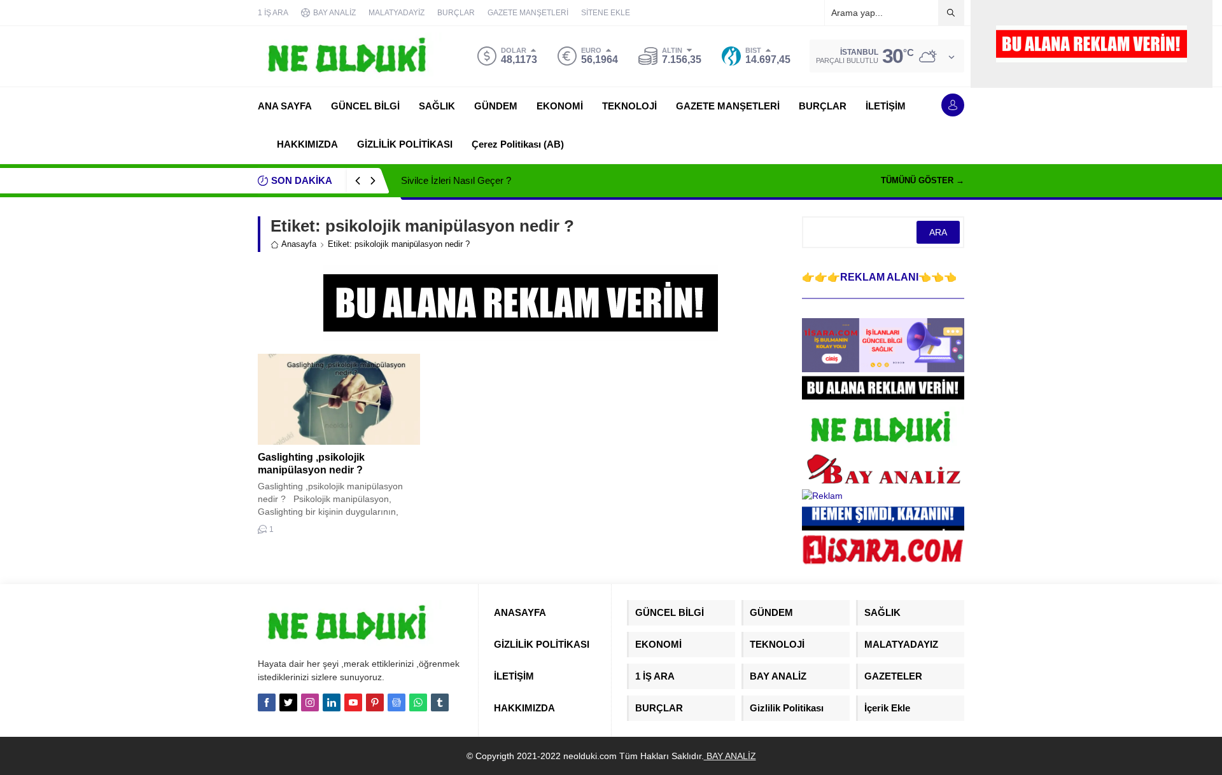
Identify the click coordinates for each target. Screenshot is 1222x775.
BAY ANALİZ (730, 756)
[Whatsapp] (418, 702)
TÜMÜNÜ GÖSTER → (922, 180)
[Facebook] (267, 702)
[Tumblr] (440, 702)
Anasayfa (298, 244)
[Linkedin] (332, 702)
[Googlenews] (396, 702)
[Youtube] (353, 702)
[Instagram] (310, 702)
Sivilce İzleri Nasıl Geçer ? (456, 180)
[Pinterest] (375, 702)
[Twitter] (288, 702)
